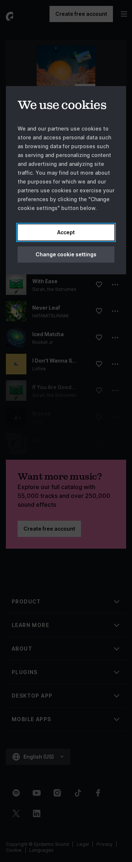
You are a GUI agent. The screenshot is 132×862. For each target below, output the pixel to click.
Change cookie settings (66, 254)
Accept (66, 232)
